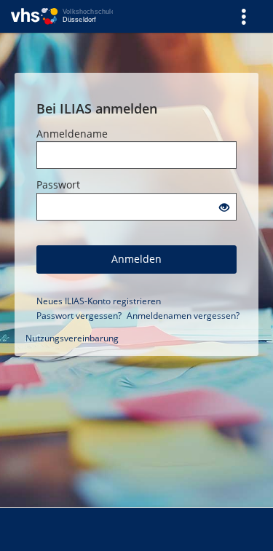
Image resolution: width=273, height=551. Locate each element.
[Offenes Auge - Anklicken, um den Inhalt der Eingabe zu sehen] (224, 208)
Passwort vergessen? (79, 315)
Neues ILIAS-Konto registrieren (98, 301)
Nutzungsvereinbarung (72, 338)
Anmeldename (72, 133)
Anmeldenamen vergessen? (183, 315)
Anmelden (136, 259)
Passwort (58, 184)
